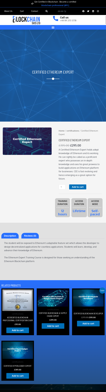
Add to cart (78, 187)
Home (61, 130)
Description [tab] (10, 235)
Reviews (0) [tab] (30, 235)
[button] (46, 11)
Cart (22, 11)
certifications (73, 130)
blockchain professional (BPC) (55, 5)
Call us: (64, 17)
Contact (34, 11)
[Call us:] (55, 18)
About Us (8, 11)
